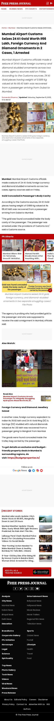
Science (6, 653)
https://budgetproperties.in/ (24, 457)
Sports (30, 631)
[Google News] (20, 470)
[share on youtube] (37, 588)
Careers (32, 699)
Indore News (7, 610)
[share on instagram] (32, 588)
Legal (4, 649)
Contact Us (22, 704)
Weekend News (9, 688)
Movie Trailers (33, 614)
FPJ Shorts (31, 9)
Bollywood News (34, 601)
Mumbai (12, 28)
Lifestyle (31, 644)
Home (4, 9)
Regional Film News (35, 619)
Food (29, 658)
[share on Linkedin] (26, 588)
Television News (34, 623)
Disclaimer (43, 699)
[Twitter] (33, 470)
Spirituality (7, 658)
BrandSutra (8, 631)
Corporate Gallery (11, 635)
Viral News (7, 683)
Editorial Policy (20, 699)
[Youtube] (41, 470)
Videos (5, 679)
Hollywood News (34, 605)
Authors (27, 709)
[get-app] (51, 3)
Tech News (7, 674)
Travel (30, 653)
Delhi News (7, 619)
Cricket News (33, 635)
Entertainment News (37, 596)
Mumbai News (16, 9)
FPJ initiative (8, 640)
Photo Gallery (9, 670)
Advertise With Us (37, 704)
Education (7, 623)
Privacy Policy (8, 704)
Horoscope (7, 644)
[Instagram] (37, 470)
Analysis (6, 596)
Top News (7, 665)
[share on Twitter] (21, 588)
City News (7, 601)
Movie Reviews (33, 610)
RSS (48, 704)
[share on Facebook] (15, 588)
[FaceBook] (29, 470)
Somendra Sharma (10, 97)
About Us (8, 699)
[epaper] (47, 3)
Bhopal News (7, 614)
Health (30, 649)
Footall (30, 640)
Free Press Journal (16, 3)
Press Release (9, 693)
